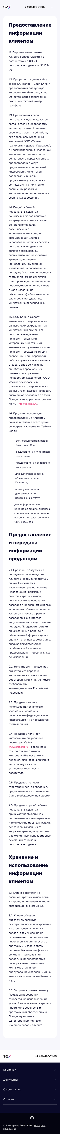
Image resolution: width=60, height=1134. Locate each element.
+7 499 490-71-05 (46, 1056)
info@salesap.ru (28, 404)
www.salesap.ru (18, 747)
